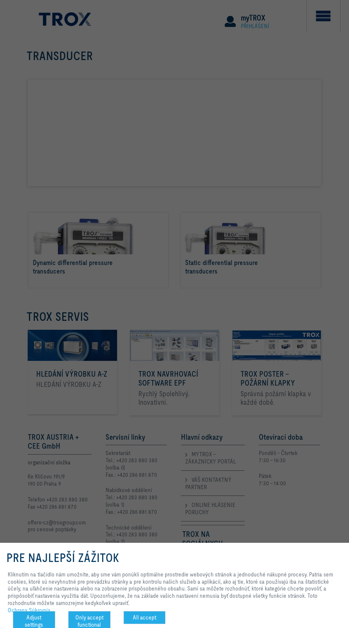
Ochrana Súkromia (29, 610)
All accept (144, 617)
